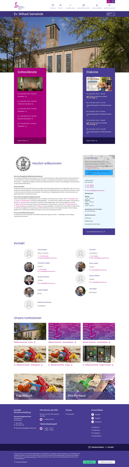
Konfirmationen (26, 200)
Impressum (96, 427)
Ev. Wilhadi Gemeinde (28, 14)
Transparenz (96, 433)
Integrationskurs (70, 204)
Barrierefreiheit (97, 436)
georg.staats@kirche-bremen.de (48, 258)
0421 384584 (90, 185)
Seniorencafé (24, 202)
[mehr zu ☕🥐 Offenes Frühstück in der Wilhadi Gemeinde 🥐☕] (98, 84)
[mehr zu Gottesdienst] (30, 84)
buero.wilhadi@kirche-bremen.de (95, 190)
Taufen (18, 200)
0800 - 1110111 (49, 428)
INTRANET (111, 447)
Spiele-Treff (19, 204)
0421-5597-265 (20, 425)
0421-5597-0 (19, 423)
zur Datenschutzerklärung (92, 168)
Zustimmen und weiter (107, 462)
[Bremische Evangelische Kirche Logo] (19, 5)
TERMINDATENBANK (97, 447)
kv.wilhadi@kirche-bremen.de (47, 271)
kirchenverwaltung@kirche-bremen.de (26, 428)
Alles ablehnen (89, 462)
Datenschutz (96, 430)
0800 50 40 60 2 (49, 419)
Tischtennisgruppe (21, 206)
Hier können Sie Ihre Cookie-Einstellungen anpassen (98, 172)
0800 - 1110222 (49, 430)
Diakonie (39, 206)
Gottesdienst (72, 198)
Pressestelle (70, 414)
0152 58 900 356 (43, 256)
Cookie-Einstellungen (21, 462)
